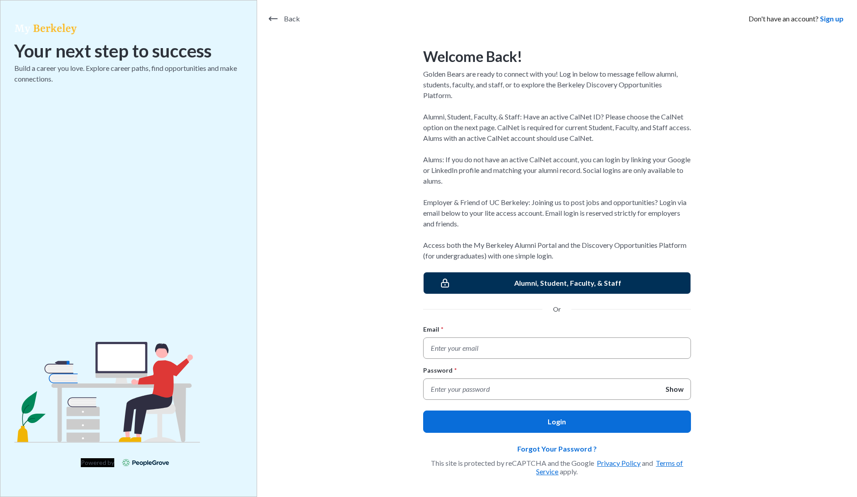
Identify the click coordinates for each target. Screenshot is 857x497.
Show (675, 389)
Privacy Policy (619, 463)
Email (433, 329)
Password (440, 370)
